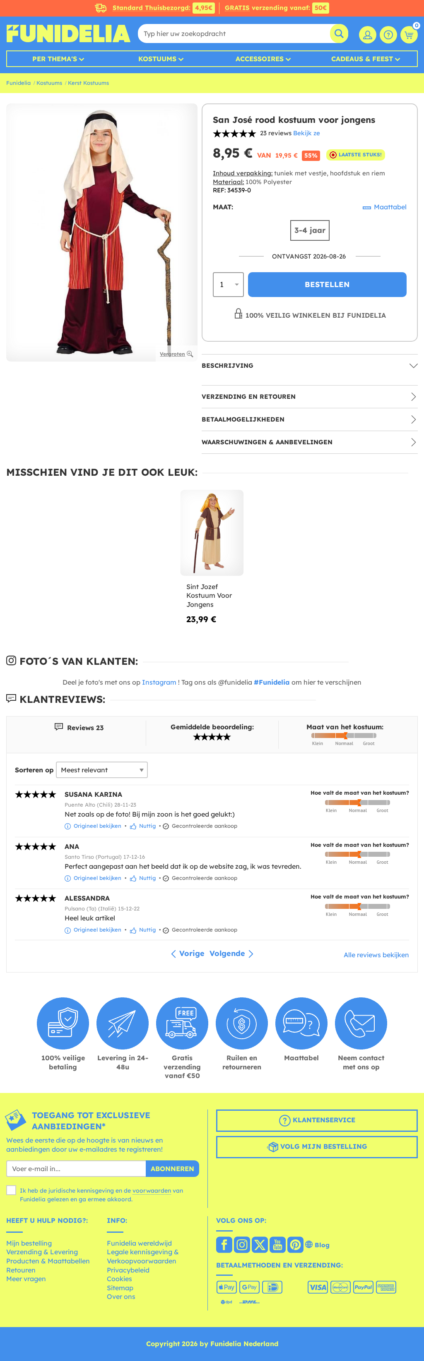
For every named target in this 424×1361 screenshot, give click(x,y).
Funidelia (18, 82)
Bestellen (327, 284)
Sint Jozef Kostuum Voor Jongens (209, 595)
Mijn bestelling (29, 1243)
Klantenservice (323, 1120)
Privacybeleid (128, 1270)
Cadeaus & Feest (362, 58)
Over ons (121, 1296)
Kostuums (157, 58)
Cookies (119, 1279)
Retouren (21, 1270)
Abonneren (172, 1169)
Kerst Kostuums (88, 82)
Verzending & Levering (42, 1252)
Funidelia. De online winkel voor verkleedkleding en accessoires (68, 33)
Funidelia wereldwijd (139, 1243)
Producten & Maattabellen (48, 1261)
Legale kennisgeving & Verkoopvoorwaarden (143, 1256)
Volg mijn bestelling (322, 1146)
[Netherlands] (224, 1245)
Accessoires (260, 58)
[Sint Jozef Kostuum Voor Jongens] (211, 533)
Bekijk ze (306, 133)
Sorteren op (34, 770)
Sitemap (120, 1288)
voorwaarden (151, 1190)
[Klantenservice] (388, 34)
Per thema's (54, 58)
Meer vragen (26, 1279)
